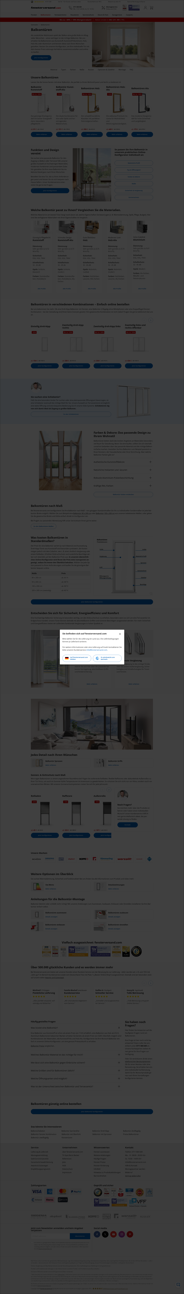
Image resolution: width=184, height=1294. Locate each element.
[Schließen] (120, 634)
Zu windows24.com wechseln (108, 658)
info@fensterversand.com (96, 650)
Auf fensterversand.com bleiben (79, 658)
